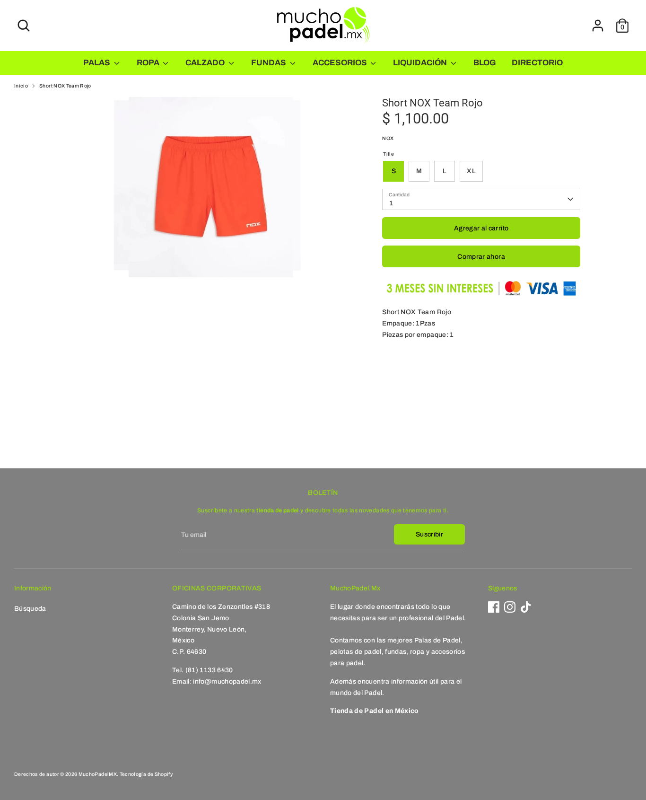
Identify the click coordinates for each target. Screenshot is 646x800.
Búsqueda (30, 608)
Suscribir (429, 534)
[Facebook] (493, 607)
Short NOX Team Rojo (65, 85)
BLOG (484, 62)
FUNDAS (269, 62)
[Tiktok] (526, 607)
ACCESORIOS (340, 62)
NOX (387, 138)
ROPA (149, 62)
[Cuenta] (597, 25)
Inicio (21, 85)
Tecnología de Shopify (146, 774)
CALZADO (205, 62)
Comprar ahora (481, 256)
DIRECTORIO (537, 62)
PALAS (97, 62)
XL (471, 171)
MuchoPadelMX (98, 774)
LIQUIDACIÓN (420, 62)
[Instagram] (509, 607)
